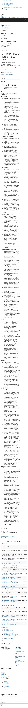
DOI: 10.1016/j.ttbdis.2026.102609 (9, 571)
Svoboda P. (7, 600)
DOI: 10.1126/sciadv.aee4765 (8, 555)
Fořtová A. (16, 596)
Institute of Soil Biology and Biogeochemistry (13, 7)
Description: (3, 81)
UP (2, 640)
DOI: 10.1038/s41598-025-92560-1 (9, 586)
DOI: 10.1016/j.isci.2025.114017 (8, 605)
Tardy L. (17, 562)
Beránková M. (4, 577)
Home (5, 680)
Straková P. (8, 615)
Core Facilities (6, 686)
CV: (1, 91)
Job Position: (4, 62)
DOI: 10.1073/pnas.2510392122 (8, 590)
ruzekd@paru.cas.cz (8, 74)
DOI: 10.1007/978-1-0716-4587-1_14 (9, 601)
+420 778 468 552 (19, 651)
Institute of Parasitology (8, 4)
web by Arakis (24, 691)
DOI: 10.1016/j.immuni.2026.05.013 (9, 552)
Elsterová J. (22, 562)
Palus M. (25, 577)
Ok (1, 705)
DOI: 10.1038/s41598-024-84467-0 (9, 624)
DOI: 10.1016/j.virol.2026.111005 (8, 559)
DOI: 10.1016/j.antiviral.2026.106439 (9, 567)
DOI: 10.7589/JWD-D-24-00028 (8, 616)
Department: (3, 65)
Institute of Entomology (8, 2)
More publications (4, 627)
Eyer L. (3, 600)
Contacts (5, 47)
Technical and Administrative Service (11, 637)
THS (4, 8)
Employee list (6, 49)
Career (5, 687)
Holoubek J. (10, 577)
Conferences (6, 685)
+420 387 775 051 (19, 648)
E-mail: (2, 74)
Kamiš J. (7, 562)
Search (3, 14)
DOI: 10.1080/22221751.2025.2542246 (10, 582)
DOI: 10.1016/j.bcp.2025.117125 (8, 593)
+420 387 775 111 (19, 646)
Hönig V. (8, 573)
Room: (2, 76)
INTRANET (6, 9)
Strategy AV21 (6, 683)
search (2, 673)
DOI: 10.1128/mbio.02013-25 (8, 613)
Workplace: (3, 67)
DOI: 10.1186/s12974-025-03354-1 (9, 578)
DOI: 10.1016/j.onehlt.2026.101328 (9, 574)
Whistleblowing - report (8, 638)
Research (6, 682)
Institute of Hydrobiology (9, 3)
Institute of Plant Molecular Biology (11, 5)
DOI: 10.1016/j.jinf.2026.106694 (8, 563)
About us (5, 681)
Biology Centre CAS (8, 0)
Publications (4, 543)
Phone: (2, 72)
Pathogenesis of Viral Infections (7, 536)
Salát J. (24, 581)
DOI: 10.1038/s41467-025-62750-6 (9, 609)
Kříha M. (3, 562)
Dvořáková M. (12, 562)
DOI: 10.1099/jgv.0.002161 (7, 597)
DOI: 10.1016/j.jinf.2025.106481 (8, 620)
